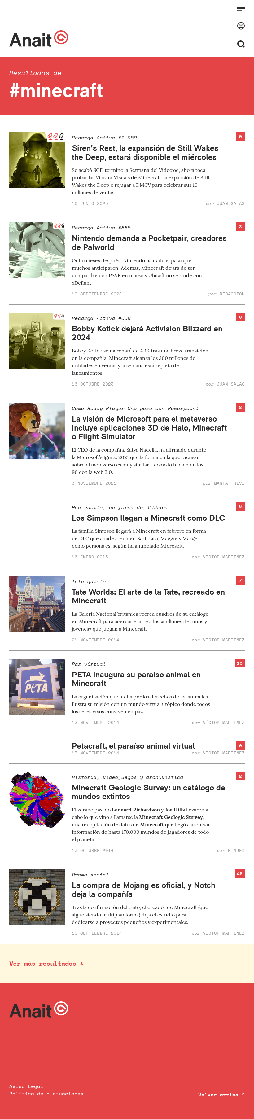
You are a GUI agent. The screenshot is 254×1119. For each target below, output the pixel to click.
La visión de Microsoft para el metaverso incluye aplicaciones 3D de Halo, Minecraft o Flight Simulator (149, 427)
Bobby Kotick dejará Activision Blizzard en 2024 (147, 333)
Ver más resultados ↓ (46, 963)
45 (240, 873)
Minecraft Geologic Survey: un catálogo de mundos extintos (148, 792)
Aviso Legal (26, 1086)
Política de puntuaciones (46, 1093)
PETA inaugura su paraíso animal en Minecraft (136, 679)
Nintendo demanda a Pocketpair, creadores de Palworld (149, 242)
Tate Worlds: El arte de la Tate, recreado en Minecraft (148, 596)
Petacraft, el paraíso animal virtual (133, 745)
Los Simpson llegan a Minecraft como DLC (148, 517)
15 (240, 663)
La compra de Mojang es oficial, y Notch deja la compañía (143, 889)
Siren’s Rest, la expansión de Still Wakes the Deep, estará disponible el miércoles (145, 152)
